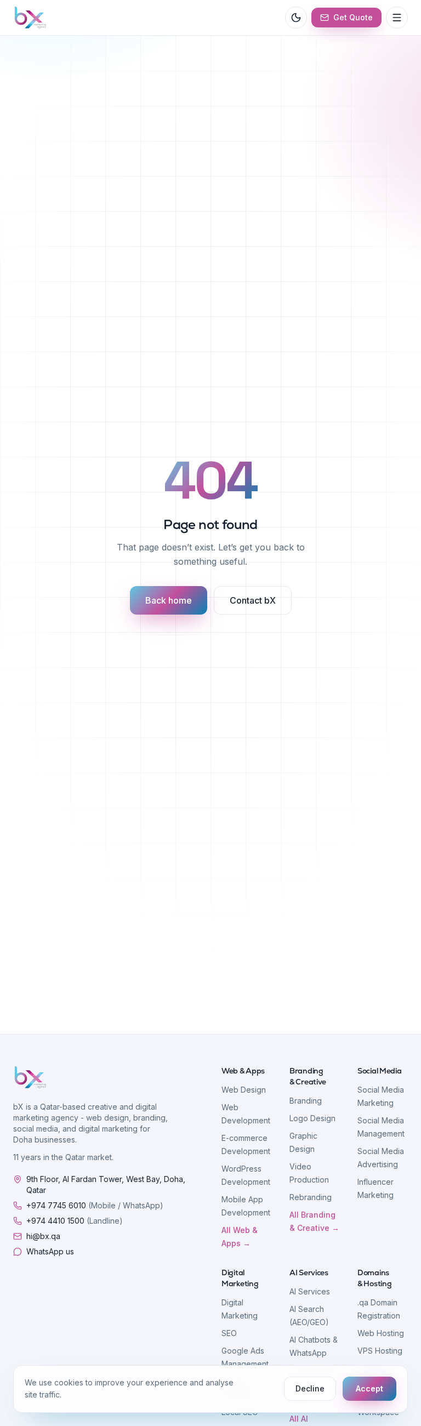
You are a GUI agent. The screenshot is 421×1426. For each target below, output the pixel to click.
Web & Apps (243, 1071)
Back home (168, 600)
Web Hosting (380, 1333)
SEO (229, 1333)
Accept (369, 1388)
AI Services (308, 1272)
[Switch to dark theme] (296, 18)
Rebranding (310, 1197)
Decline (310, 1388)
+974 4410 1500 (74, 1220)
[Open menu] (397, 18)
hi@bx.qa (43, 1236)
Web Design (243, 1089)
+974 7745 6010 (94, 1205)
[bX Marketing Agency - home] (30, 17)
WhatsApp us (50, 1251)
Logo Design (312, 1118)
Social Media (379, 1071)
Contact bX (253, 600)
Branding (305, 1100)
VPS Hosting (379, 1350)
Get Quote (353, 17)
